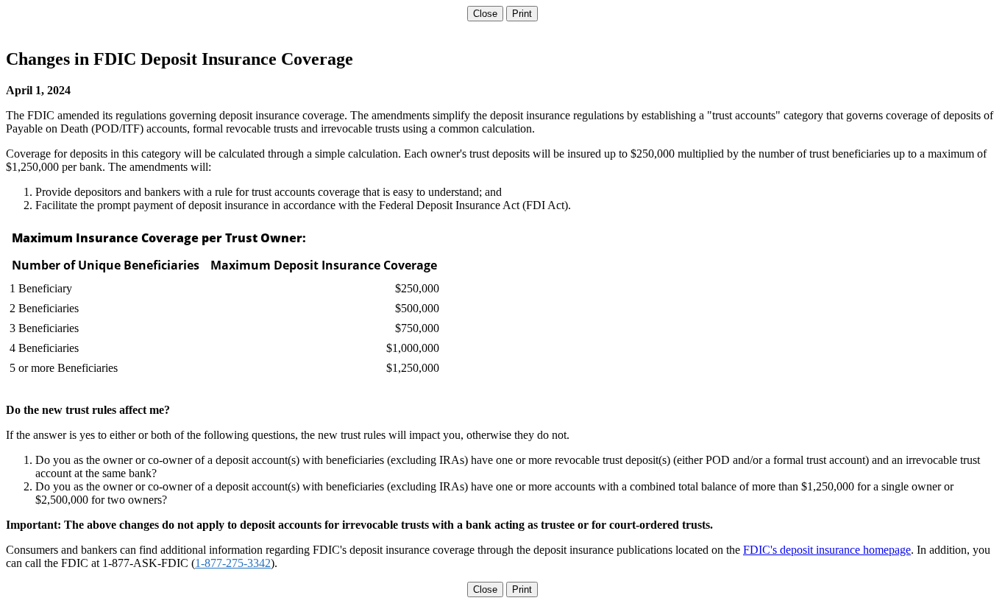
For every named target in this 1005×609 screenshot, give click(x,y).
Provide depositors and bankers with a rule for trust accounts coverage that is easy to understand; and (268, 192)
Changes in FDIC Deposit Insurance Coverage (179, 58)
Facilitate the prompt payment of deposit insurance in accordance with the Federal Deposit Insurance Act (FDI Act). (303, 205)
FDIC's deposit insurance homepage (827, 549)
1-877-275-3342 (233, 563)
